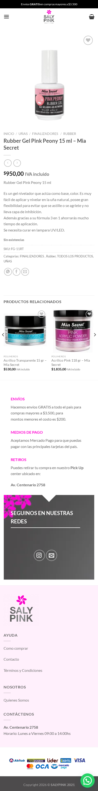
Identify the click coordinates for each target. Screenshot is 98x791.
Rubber (69, 134)
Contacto (11, 659)
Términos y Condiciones (23, 670)
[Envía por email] (25, 272)
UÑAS (23, 134)
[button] (87, 780)
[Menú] (6, 16)
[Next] (94, 344)
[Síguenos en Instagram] (39, 555)
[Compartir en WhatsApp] (8, 272)
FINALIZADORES (45, 134)
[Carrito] (91, 16)
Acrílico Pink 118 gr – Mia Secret (70, 363)
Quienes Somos (16, 700)
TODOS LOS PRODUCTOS (75, 256)
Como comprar (16, 648)
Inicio (9, 134)
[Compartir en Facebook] (16, 272)
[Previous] (3, 344)
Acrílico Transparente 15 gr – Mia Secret (25, 363)
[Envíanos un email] (51, 555)
